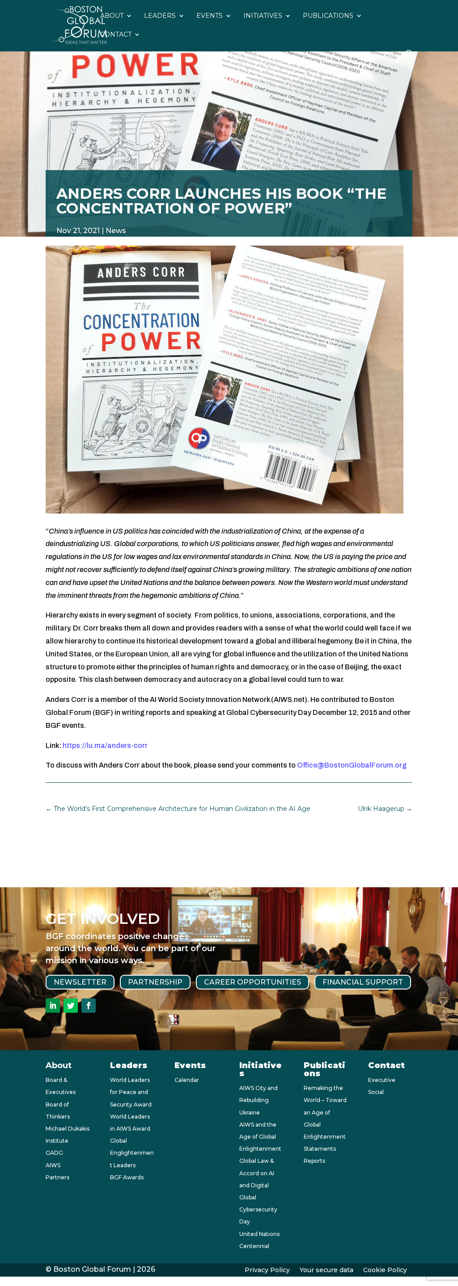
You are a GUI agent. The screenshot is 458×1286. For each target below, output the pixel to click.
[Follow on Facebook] (88, 1005)
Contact (115, 34)
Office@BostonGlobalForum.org (352, 765)
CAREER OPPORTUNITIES (252, 982)
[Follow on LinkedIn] (53, 1005)
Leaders (160, 16)
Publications (328, 16)
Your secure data (326, 1270)
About (111, 16)
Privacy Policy (267, 1270)
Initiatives (262, 16)
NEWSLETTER (80, 982)
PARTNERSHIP (155, 982)
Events (209, 16)
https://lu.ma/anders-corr (105, 745)
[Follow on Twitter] (71, 1005)
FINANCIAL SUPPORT (362, 982)
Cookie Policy (385, 1270)
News (116, 230)
